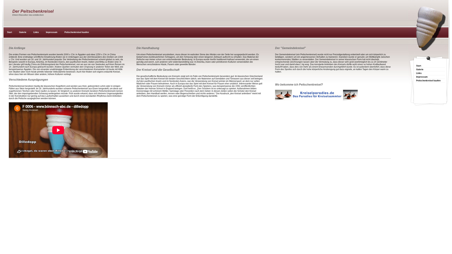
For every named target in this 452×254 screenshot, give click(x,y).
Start (9, 32)
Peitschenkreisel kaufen (76, 32)
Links (36, 32)
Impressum (51, 32)
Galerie (22, 32)
